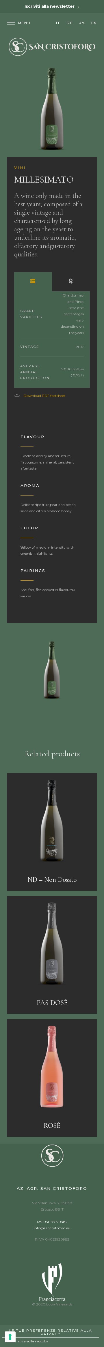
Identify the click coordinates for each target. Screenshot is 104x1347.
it (58, 23)
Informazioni (33, 281)
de (70, 23)
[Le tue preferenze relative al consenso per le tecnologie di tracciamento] (10, 1336)
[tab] (33, 281)
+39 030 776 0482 (52, 1222)
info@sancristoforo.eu (52, 1228)
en (94, 23)
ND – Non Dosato (52, 879)
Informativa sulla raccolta (27, 1341)
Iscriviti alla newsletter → (52, 6)
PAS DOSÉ (52, 1003)
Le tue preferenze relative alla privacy (50, 1332)
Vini (20, 167)
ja (82, 23)
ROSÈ (52, 1125)
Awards (71, 281)
